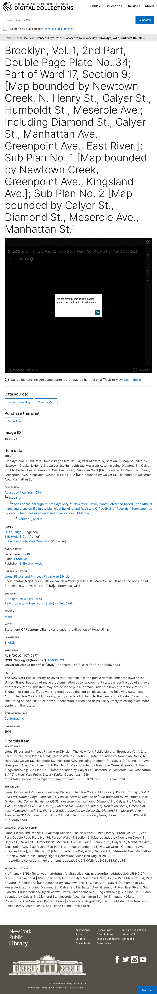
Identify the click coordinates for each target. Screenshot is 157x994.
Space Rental (83, 943)
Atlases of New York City (23, 492)
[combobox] (69, 20)
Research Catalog (19, 402)
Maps (8, 616)
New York (66, 603)
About (149, 6)
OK (97, 312)
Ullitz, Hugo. (13, 532)
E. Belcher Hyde (31, 563)
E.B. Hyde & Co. (16, 536)
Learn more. (132, 379)
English (10, 642)
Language (128, 938)
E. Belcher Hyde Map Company (27, 541)
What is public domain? (59, 28)
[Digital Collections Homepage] (38, 7)
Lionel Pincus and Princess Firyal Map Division (38, 576)
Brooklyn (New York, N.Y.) (23, 599)
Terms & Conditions (108, 938)
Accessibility (82, 929)
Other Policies (104, 934)
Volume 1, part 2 (30, 519)
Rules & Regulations (134, 929)
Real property (15, 603)
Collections (113, 6)
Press (78, 934)
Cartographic (14, 718)
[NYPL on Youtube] (143, 959)
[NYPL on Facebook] (117, 959)
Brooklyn (15, 498)
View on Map (46, 402)
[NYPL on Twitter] (126, 959)
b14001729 (56, 660)
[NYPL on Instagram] (134, 959)
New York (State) (41, 603)
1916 (26, 554)
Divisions (133, 6)
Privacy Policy (104, 929)
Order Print (15, 421)
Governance (103, 943)
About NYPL (129, 934)
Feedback (147, 990)
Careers (80, 938)
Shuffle (95, 6)
